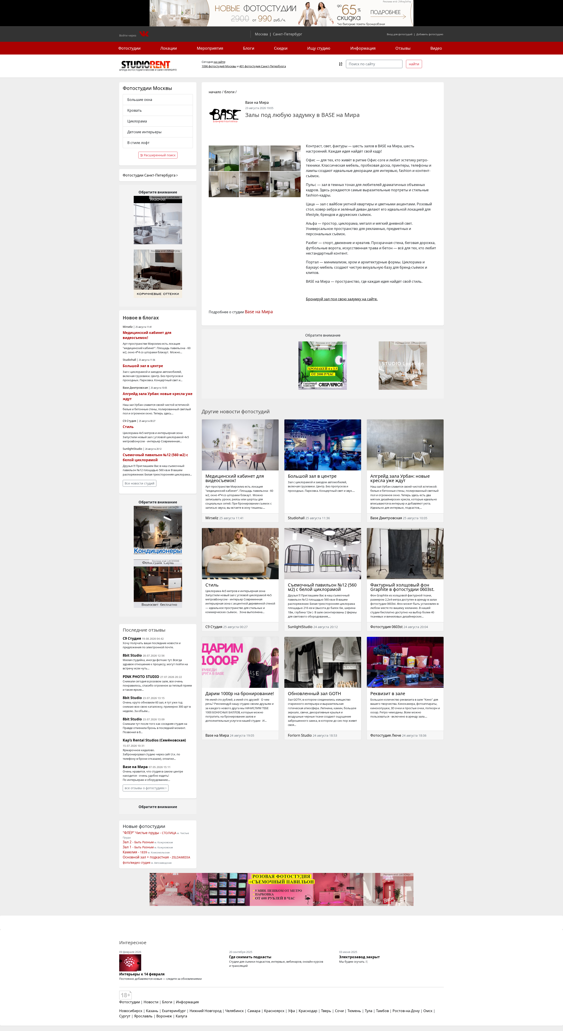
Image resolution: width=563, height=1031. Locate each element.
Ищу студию (318, 48)
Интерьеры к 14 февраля (142, 974)
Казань (152, 1010)
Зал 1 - (138, 847)
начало (215, 91)
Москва (261, 34)
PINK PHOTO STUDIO (141, 676)
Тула (368, 1010)
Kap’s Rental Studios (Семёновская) (154, 740)
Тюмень (354, 1010)
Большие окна (139, 99)
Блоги (248, 48)
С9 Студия (213, 626)
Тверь (326, 1010)
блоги (229, 91)
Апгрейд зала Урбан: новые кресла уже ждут (400, 478)
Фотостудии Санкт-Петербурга (149, 175)
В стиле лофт (138, 142)
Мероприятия (210, 48)
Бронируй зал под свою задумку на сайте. (342, 299)
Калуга (181, 1016)
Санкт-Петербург (287, 34)
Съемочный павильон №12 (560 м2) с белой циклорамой (322, 587)
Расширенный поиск (159, 155)
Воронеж (164, 1016)
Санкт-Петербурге (167, 70)
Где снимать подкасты (250, 956)
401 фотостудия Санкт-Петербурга (262, 66)
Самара (253, 1010)
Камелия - (135, 852)
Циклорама (137, 121)
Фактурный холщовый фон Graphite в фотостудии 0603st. (402, 587)
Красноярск (274, 1010)
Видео (436, 48)
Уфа (291, 1010)
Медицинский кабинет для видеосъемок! (234, 478)
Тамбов (382, 1010)
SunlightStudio (300, 626)
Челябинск (234, 1010)
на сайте (219, 62)
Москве (149, 70)
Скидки (280, 48)
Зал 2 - (138, 842)
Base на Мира (257, 102)
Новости (151, 1002)
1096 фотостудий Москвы (219, 66)
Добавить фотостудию (429, 34)
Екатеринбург (174, 1010)
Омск (427, 1010)
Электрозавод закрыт (359, 956)
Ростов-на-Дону (406, 1010)
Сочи (339, 1010)
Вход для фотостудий (399, 34)
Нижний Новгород (205, 1010)
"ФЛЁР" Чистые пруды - (149, 833)
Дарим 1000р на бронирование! (239, 693)
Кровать (134, 110)
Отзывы (403, 48)
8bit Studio (132, 655)
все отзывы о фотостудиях (145, 788)
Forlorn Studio (300, 735)
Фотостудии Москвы (147, 88)
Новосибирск (130, 1010)
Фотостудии (129, 48)
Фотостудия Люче (385, 735)
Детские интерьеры (144, 131)
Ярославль (143, 1016)
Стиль (212, 585)
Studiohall (296, 518)
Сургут (124, 1016)
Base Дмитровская (386, 518)
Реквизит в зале (387, 693)
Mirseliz (211, 518)
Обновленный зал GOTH (314, 693)
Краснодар (308, 1010)
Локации (168, 48)
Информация (363, 48)
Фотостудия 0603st (386, 626)
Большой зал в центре (312, 476)
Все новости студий (139, 483)
